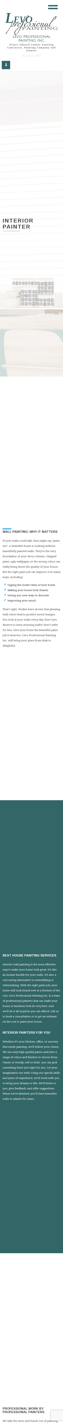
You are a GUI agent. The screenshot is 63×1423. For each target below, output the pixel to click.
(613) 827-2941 (31, 55)
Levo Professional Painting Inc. (31, 38)
